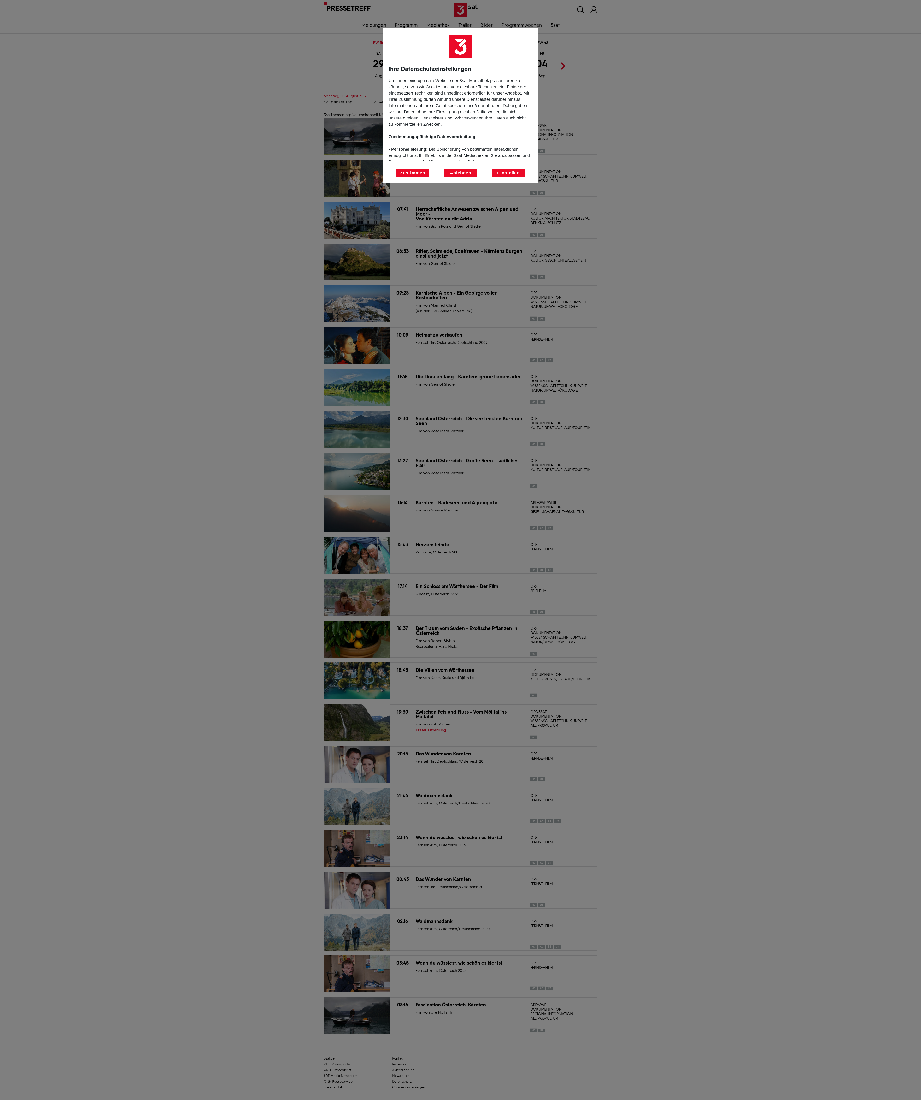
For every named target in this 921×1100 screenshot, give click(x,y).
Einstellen (508, 173)
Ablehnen (460, 173)
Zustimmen (412, 173)
